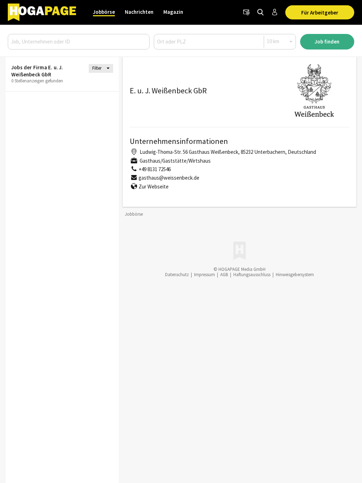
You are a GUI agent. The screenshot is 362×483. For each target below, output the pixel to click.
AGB (224, 275)
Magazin (173, 11)
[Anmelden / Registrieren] (275, 12)
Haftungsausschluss (251, 275)
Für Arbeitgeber (319, 12)
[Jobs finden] (260, 12)
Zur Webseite (154, 186)
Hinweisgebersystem (295, 275)
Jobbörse (104, 11)
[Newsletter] (246, 12)
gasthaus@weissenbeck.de (169, 177)
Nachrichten (139, 11)
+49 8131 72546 (155, 169)
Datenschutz (177, 275)
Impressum (204, 275)
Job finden (327, 41)
